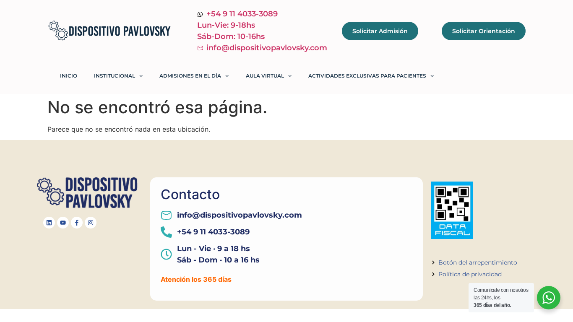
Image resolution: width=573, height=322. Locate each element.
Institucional (114, 76)
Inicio (68, 76)
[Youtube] (63, 223)
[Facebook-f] (77, 223)
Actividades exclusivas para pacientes (367, 76)
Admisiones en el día (190, 76)
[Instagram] (90, 223)
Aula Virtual (265, 76)
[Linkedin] (49, 223)
